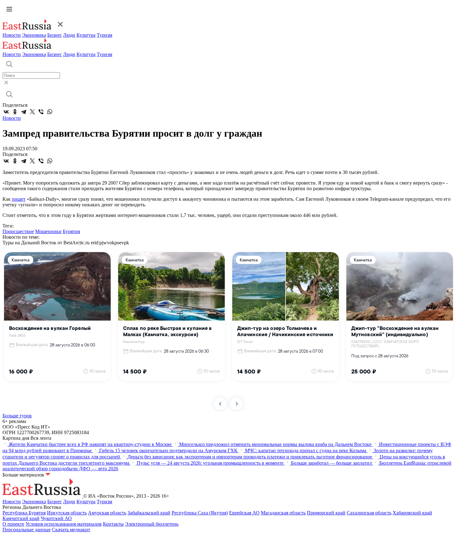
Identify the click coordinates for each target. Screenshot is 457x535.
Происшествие (18, 231)
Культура (85, 35)
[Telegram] (23, 111)
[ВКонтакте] (6, 111)
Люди (69, 35)
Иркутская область (67, 512)
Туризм (104, 35)
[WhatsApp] (49, 111)
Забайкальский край (148, 512)
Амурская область (107, 512)
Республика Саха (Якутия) (200, 512)
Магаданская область (283, 512)
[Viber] (41, 111)
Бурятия (71, 231)
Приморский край (326, 512)
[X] (32, 111)
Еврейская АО (244, 512)
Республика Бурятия (24, 512)
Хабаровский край (412, 512)
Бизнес (54, 35)
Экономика (34, 35)
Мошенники (48, 231)
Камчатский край (20, 518)
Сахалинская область (369, 512)
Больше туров (17, 415)
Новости (11, 35)
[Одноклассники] (15, 111)
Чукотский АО (56, 518)
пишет (18, 199)
